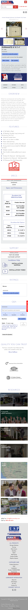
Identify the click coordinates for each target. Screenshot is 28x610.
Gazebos (14, 550)
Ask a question (14, 60)
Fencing (14, 547)
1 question (4, 57)
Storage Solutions (9, 17)
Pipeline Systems (14, 558)
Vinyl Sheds (17, 17)
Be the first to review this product (10, 54)
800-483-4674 (23, 6)
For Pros (14, 583)
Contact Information (6, 604)
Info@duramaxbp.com (13, 518)
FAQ (14, 566)
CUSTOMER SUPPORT (14, 257)
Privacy (6, 606)
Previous (2, 29)
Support (5, 87)
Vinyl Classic (23, 17)
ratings (14, 87)
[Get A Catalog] (14, 514)
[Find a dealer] (14, 478)
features (14, 84)
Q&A (22, 87)
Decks (14, 552)
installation (14, 252)
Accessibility (12, 606)
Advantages (14, 581)
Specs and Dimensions (14, 180)
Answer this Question (7, 334)
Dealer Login (14, 574)
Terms (17, 606)
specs (22, 84)
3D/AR (14, 184)
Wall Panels (14, 554)
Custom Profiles (14, 556)
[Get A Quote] (14, 496)
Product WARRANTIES (14, 570)
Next (26, 29)
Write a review (6, 61)
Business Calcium (16, 608)
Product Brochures (14, 564)
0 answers (12, 57)
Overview (5, 84)
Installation (14, 568)
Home (3, 17)
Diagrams (14, 182)
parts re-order (14, 255)
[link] (4, 51)
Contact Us (14, 585)
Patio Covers (14, 549)
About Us (14, 579)
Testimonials (14, 572)
